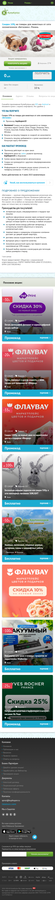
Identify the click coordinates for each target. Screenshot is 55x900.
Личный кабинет (52, 3)
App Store (9, 831)
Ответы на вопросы (11, 759)
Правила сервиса (10, 756)
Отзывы (30, 96)
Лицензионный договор (13, 785)
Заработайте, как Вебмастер (15, 770)
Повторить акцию (17, 63)
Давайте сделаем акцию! (13, 767)
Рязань (28, 3)
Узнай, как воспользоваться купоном (27, 182)
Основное (7, 96)
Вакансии (7, 752)
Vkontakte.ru (7, 814)
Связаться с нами (9, 804)
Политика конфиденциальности (16, 792)
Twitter (10, 814)
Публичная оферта (11, 789)
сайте (23, 153)
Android (45, 104)
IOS (36, 104)
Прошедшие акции (11, 774)
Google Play (24, 831)
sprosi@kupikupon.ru (11, 800)
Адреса (19, 96)
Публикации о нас (10, 749)
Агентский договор (11, 782)
